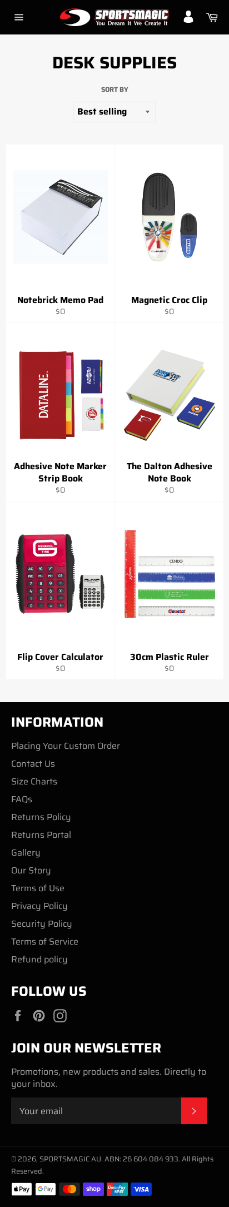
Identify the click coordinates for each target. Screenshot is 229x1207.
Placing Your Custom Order (65, 746)
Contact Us (33, 764)
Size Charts (34, 781)
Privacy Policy (39, 906)
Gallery (26, 853)
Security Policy (41, 924)
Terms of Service (44, 941)
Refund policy (39, 959)
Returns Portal (41, 835)
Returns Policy (41, 817)
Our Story (31, 870)
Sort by (114, 90)
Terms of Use (37, 888)
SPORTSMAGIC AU (70, 1159)
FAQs (21, 799)
